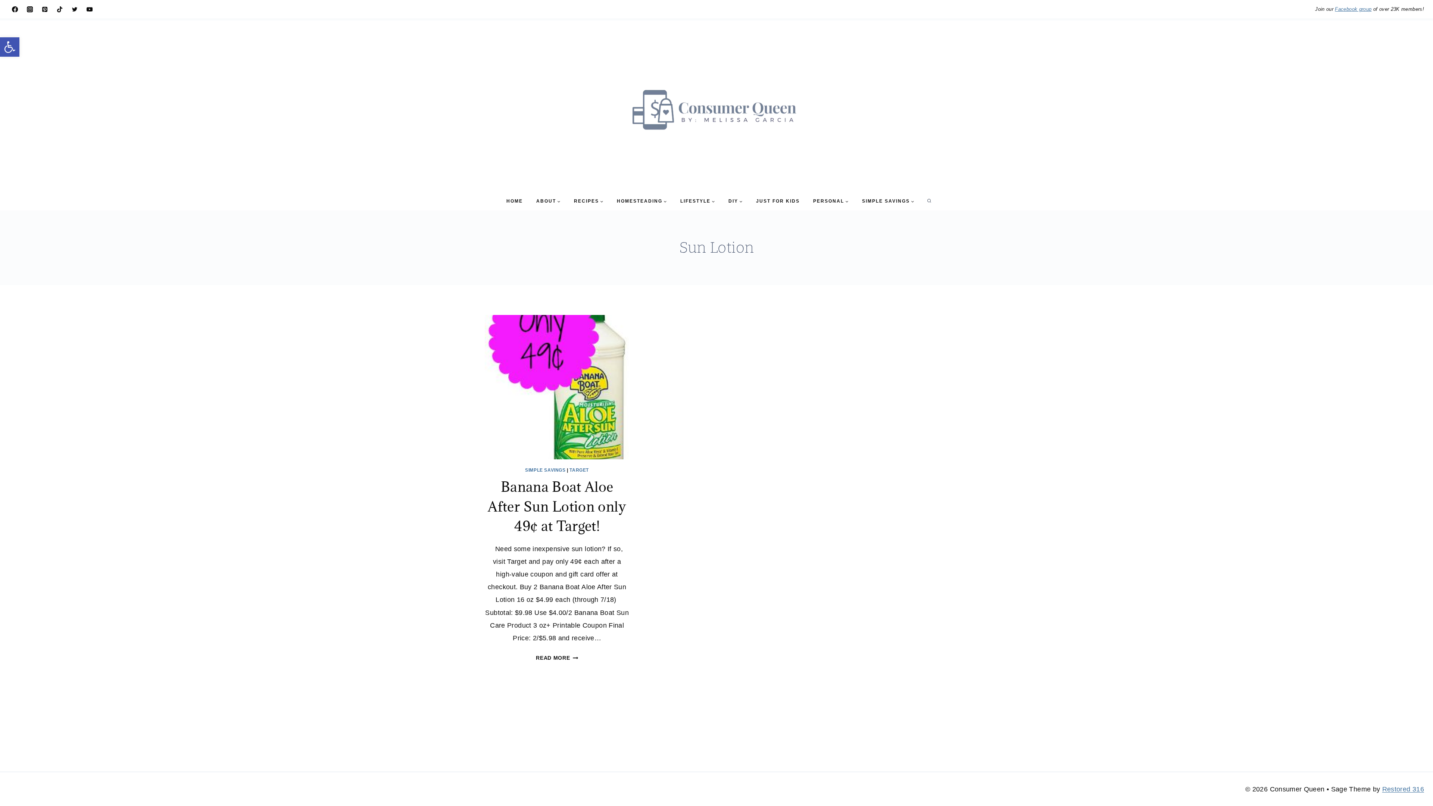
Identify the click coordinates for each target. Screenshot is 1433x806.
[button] (9, 47)
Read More (557, 658)
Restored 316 (1403, 789)
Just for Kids (778, 201)
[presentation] (557, 387)
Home (514, 201)
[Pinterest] (45, 9)
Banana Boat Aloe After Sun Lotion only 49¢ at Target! (557, 506)
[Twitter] (75, 9)
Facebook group (1353, 9)
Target (579, 470)
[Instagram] (30, 9)
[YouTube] (90, 9)
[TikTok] (60, 9)
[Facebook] (15, 9)
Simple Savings (545, 470)
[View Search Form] (929, 201)
